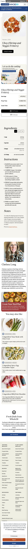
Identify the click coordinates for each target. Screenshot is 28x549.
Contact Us (4, 520)
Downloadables (5, 500)
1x (15, 131)
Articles (3, 495)
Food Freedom (5, 465)
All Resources (5, 515)
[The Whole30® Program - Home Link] (14, 4)
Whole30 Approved (18, 469)
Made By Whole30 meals (19, 488)
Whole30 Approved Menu (19, 502)
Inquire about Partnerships (18, 510)
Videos (3, 502)
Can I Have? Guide (6, 512)
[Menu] (25, 4)
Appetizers (4, 476)
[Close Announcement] (26, 8)
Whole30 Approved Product (19, 498)
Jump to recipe (8, 51)
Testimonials (5, 457)
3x (22, 131)
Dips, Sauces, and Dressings (6, 479)
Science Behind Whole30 (5, 454)
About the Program (6, 448)
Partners (18, 492)
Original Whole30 (4, 445)
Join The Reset (14, 434)
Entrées (3, 473)
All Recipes (4, 487)
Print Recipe (15, 111)
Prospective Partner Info (19, 484)
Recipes (4, 468)
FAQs (3, 507)
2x (19, 131)
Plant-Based (4, 485)
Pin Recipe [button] (15, 115)
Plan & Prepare (5, 460)
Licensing (17, 495)
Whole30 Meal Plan (19, 477)
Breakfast (4, 471)
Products (17, 472)
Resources (5, 492)
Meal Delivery (18, 475)
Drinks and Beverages (6, 482)
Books (3, 497)
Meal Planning (5, 510)
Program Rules (5, 451)
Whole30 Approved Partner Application (19, 480)
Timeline (4, 462)
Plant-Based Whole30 (19, 445)
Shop (3, 505)
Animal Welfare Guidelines (18, 506)
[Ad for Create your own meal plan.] (14, 302)
